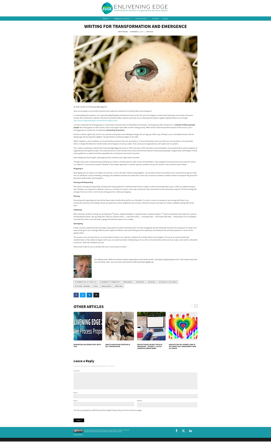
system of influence (168, 282)
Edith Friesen (123, 32)
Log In (165, 18)
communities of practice (86, 282)
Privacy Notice (78, 435)
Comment (77, 371)
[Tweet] (83, 295)
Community (141, 18)
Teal (96, 286)
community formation (110, 282)
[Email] (96, 295)
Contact (155, 18)
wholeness (107, 286)
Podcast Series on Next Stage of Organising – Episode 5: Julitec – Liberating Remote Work (150, 346)
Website (139, 401)
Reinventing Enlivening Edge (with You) (87, 345)
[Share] (76, 295)
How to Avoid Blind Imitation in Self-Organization (117, 345)
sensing (152, 282)
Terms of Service (131, 410)
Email (76, 401)
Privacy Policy (116, 410)
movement (128, 282)
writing (119, 286)
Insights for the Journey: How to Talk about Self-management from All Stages (182, 346)
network (140, 282)
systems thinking (83, 286)
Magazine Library (122, 18)
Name (76, 393)
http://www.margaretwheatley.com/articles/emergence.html (96, 120)
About (105, 18)
